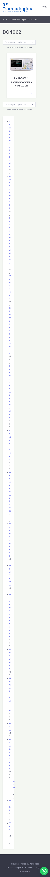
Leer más (32, 93)
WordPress (34, 864)
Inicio (5, 20)
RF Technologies (17, 6)
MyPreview (25, 871)
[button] (44, 8)
